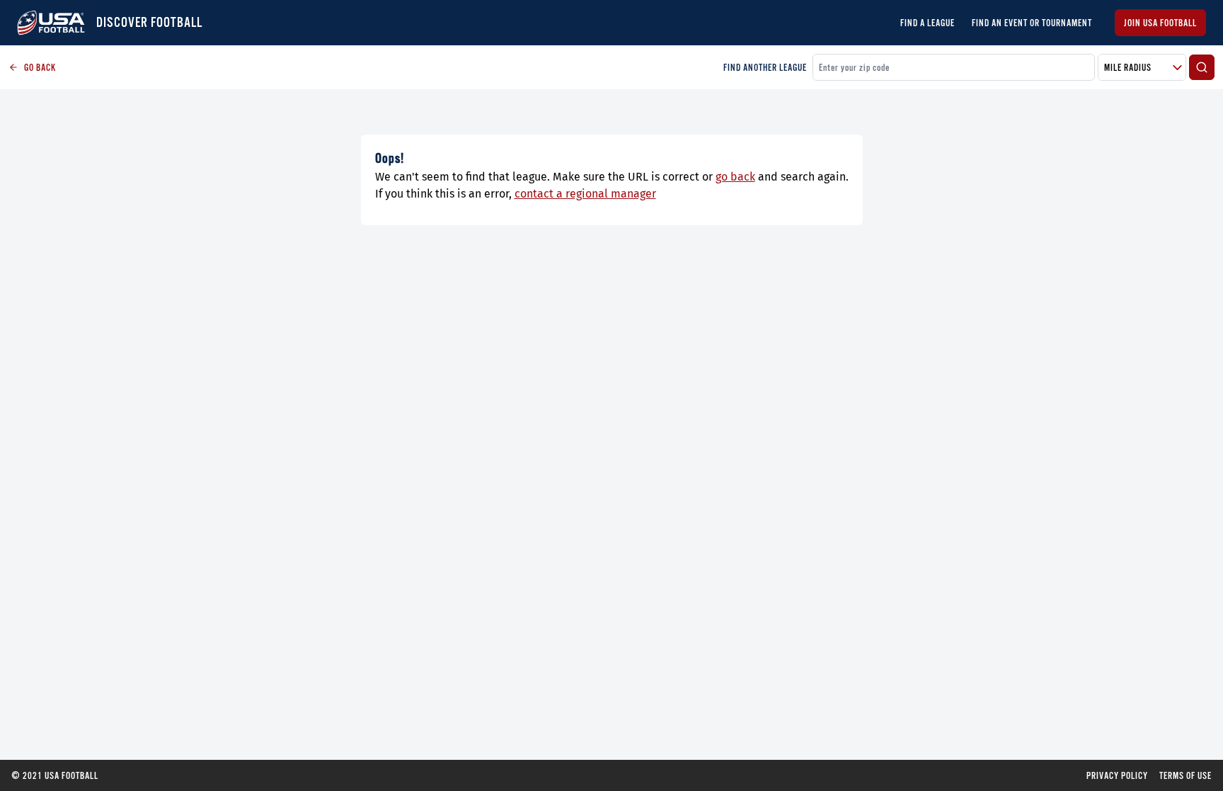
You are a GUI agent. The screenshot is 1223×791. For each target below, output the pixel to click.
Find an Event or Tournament (1032, 23)
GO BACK (40, 67)
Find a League (927, 23)
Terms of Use (1185, 775)
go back (735, 176)
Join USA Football (1160, 23)
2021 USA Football (54, 775)
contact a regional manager (585, 193)
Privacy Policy (1117, 775)
